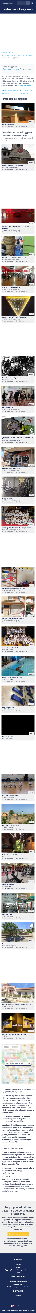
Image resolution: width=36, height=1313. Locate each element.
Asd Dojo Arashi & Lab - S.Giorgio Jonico (16, 528)
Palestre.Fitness (7, 53)
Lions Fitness (7, 498)
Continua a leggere (25, 86)
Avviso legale (18, 1284)
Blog (18, 1273)
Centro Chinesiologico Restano (13, 618)
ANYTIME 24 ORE (8, 885)
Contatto (18, 1296)
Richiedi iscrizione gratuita (18, 1234)
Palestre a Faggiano (11, 69)
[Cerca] (28, 3)
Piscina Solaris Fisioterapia (12, 677)
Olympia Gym (7, 914)
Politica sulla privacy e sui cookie (18, 1287)
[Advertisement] (18, 32)
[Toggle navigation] (32, 3)
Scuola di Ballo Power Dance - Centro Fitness (15, 227)
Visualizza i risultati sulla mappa (18, 1064)
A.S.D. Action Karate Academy (13, 648)
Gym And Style (7, 407)
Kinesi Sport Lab (8, 125)
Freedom (5, 944)
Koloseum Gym (7, 737)
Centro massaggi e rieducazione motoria (16, 1005)
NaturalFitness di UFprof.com (13, 855)
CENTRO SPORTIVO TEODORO (12, 166)
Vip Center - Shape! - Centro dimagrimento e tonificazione (17, 438)
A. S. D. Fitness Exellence (11, 287)
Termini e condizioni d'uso (18, 1281)
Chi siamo (18, 1264)
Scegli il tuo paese (19, 1306)
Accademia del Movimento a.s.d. (14, 589)
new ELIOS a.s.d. (8, 707)
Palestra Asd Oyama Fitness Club (14, 258)
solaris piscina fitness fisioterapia (14, 317)
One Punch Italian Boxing (11, 468)
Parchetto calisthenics (10, 825)
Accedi (18, 1267)
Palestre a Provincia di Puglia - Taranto (18, 55)
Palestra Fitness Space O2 (11, 378)
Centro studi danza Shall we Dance (14, 1034)
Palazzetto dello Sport (10, 796)
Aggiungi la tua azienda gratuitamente (18, 1270)
